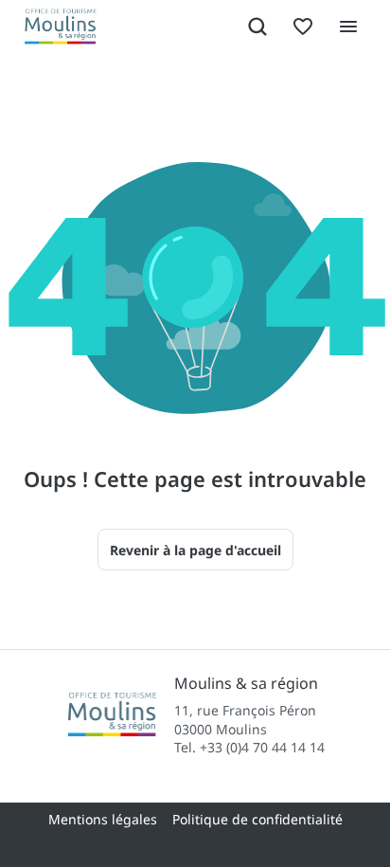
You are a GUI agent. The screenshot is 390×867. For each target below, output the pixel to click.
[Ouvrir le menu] (348, 26)
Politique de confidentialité (257, 819)
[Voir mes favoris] (303, 26)
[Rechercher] (257, 26)
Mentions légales (102, 819)
